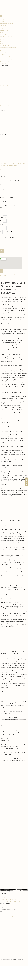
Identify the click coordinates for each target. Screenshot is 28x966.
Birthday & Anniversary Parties (7, 23)
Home (1, 18)
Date (1, 232)
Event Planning (3, 21)
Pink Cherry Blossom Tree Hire (9, 86)
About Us (2, 19)
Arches (1, 43)
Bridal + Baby (3, 25)
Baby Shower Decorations (6, 36)
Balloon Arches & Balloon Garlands (8, 47)
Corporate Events (4, 27)
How (1, 234)
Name (1, 217)
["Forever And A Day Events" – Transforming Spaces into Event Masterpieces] (14, 160)
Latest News (3, 63)
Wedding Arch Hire (4, 45)
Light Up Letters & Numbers (7, 60)
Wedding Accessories (5, 41)
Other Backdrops (4, 54)
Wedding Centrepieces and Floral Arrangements (11, 61)
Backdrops (2, 49)
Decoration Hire (5, 30)
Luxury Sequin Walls (4, 52)
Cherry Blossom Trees (5, 56)
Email (1, 220)
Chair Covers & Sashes (5, 38)
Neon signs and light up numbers (7, 58)
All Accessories (3, 34)
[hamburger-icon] (1, 16)
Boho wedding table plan (7, 105)
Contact (2, 169)
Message (2, 248)
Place (1, 228)
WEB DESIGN (20, 959)
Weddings (2, 29)
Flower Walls (3, 50)
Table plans (2, 40)
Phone (1, 224)
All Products (3, 32)
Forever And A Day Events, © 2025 (8, 959)
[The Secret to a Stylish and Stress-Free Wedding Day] (14, 132)
